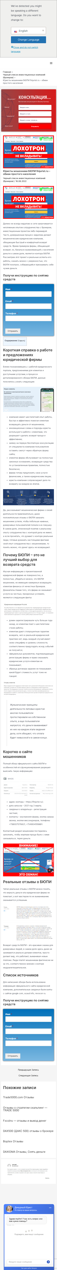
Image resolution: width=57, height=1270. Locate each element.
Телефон (11, 313)
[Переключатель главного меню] (51, 63)
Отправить (13, 331)
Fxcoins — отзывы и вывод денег (24, 1120)
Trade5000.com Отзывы (18, 1097)
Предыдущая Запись (28, 1070)
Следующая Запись (28, 1076)
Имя (8, 289)
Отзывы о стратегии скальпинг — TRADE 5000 (25, 1109)
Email (9, 301)
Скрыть (21, 341)
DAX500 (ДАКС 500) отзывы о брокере (28, 1130)
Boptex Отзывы (13, 1141)
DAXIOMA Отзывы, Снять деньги (24, 1151)
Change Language (28, 39)
